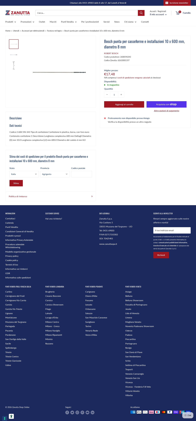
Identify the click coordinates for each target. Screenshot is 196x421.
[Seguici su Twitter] (72, 412)
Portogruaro (131, 343)
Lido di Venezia (132, 313)
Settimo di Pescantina (135, 365)
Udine (8, 365)
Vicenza (129, 382)
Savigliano (90, 322)
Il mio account (157, 14)
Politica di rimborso (18, 196)
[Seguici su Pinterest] (82, 412)
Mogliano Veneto (133, 322)
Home (7, 31)
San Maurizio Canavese (96, 317)
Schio (128, 360)
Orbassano (90, 309)
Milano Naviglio (52, 330)
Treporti (129, 369)
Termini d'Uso (11, 264)
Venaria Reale (91, 330)
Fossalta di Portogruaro (136, 304)
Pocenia (9, 330)
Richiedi (161, 255)
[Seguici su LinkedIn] (92, 412)
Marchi (53, 21)
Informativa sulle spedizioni (18, 277)
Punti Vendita (67, 21)
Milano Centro (52, 322)
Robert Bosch (111, 53)
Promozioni (26, 21)
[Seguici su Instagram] (77, 412)
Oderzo (128, 330)
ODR (7, 273)
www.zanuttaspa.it (108, 244)
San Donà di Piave (133, 352)
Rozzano (49, 343)
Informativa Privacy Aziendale (19, 240)
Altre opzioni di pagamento (166, 110)
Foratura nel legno (54, 31)
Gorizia (8, 304)
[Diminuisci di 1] (107, 94)
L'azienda (9, 222)
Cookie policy (11, 260)
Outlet (42, 21)
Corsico (49, 300)
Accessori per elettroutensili (33, 31)
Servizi (106, 21)
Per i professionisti (90, 21)
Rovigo (128, 347)
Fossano (89, 300)
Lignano (9, 313)
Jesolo (128, 309)
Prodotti (9, 21)
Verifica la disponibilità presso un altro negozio (129, 122)
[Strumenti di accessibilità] (11, 416)
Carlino (8, 291)
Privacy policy (11, 256)
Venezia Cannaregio (134, 373)
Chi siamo (128, 21)
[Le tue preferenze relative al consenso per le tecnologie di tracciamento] (4, 418)
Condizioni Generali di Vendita (19, 231)
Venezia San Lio (132, 378)
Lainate (48, 313)
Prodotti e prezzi (13, 235)
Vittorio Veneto (132, 391)
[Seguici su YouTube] (87, 412)
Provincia (44, 168)
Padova (128, 335)
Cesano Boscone (53, 296)
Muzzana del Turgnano (15, 322)
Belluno (128, 296)
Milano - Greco (52, 326)
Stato (12, 168)
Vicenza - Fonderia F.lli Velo (138, 386)
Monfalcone (11, 317)
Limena (128, 317)
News (117, 21)
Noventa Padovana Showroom (139, 326)
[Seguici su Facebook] (67, 412)
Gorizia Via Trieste (13, 309)
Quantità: (108, 88)
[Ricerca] (141, 13)
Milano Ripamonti (53, 335)
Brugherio (50, 291)
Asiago (128, 291)
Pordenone (10, 335)
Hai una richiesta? (53, 218)
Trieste (8, 352)
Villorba (129, 395)
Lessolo (88, 304)
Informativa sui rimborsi (16, 269)
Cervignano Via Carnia (15, 300)
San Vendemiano (133, 356)
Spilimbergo (10, 347)
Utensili (16, 31)
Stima (16, 183)
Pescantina (130, 339)
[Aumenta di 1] (121, 94)
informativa (180, 240)
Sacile (8, 343)
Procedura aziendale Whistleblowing (14, 245)
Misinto (49, 339)
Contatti (145, 21)
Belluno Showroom (134, 300)
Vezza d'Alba (91, 335)
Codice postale (78, 168)
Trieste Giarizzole (13, 360)
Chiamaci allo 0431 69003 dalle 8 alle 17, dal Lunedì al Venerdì (98, 3)
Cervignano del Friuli (15, 296)
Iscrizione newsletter (179, 3)
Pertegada (10, 326)
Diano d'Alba (91, 296)
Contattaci (10, 218)
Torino (88, 326)
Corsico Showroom (54, 304)
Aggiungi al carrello (124, 104)
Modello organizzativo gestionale (20, 251)
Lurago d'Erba (51, 317)
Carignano (90, 291)
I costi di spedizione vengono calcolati (133, 77)
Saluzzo (88, 313)
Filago (48, 309)
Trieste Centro (12, 356)
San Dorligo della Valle (15, 339)
